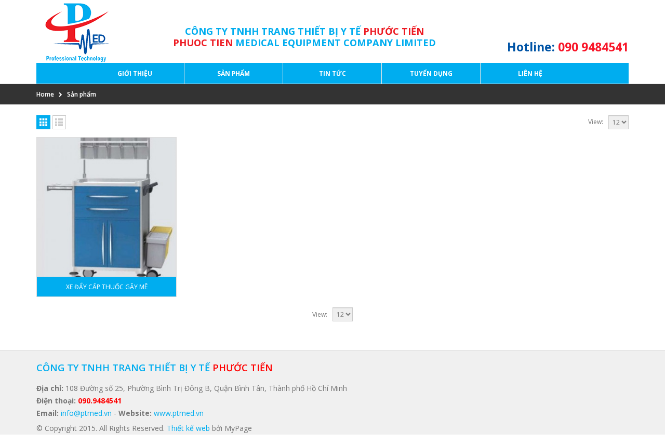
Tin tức (332, 73)
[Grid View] (43, 122)
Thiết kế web (188, 428)
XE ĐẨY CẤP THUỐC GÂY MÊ (107, 286)
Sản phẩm (233, 73)
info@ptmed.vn (86, 413)
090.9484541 (100, 401)
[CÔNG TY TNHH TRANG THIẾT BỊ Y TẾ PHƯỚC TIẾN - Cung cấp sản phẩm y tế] (74, 31)
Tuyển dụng (431, 73)
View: (595, 121)
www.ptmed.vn (179, 413)
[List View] (59, 122)
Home (45, 94)
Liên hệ (530, 73)
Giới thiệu (134, 73)
